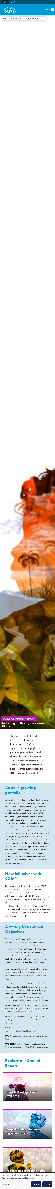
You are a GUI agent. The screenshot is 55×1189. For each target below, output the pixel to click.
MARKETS (9, 1044)
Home (5, 18)
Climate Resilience (23, 906)
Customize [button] (5, 1184)
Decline (36, 1184)
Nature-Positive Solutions (15, 902)
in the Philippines (28, 952)
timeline (44, 987)
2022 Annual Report (19, 718)
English (5, 2)
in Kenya (38, 946)
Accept (47, 1184)
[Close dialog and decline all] (53, 1174)
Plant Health (10, 906)
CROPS (8, 1028)
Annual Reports (17, 18)
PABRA (40, 813)
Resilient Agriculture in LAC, (36, 902)
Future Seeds (21, 813)
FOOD (8, 1036)
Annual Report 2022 (36, 18)
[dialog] (27, 1180)
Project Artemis (32, 846)
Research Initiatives (26, 893)
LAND (7, 1016)
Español (12, 2)
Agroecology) (39, 906)
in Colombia (23, 949)
